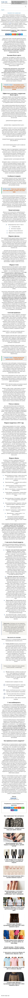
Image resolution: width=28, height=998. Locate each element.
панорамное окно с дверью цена (14, 13)
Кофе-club (4, 2)
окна (10, 23)
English (2, 9)
